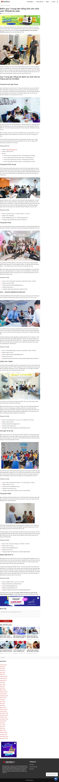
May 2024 (2, 666)
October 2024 (3, 664)
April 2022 (2, 688)
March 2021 (3, 707)
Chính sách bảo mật (33, 766)
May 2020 (2, 726)
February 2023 (3, 676)
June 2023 (2, 670)
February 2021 (3, 709)
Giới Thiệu (31, 764)
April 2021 (2, 705)
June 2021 (2, 701)
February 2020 (3, 732)
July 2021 (2, 699)
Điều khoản (32, 768)
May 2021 (2, 703)
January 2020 (3, 734)
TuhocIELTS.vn (16, 2)
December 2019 (4, 736)
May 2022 (2, 686)
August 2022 (3, 680)
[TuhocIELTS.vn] (6, 1)
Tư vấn (53, 1)
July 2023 (2, 668)
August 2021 (3, 697)
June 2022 (2, 684)
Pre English (30, 1)
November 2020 (4, 715)
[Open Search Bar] (57, 1)
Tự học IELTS (39, 1)
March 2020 (3, 730)
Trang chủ (2, 5)
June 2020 (2, 724)
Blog (47, 1)
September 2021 (4, 695)
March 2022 (3, 690)
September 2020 (4, 719)
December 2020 (4, 713)
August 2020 (3, 721)
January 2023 (3, 678)
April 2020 (2, 728)
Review (8, 5)
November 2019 (4, 738)
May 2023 (2, 672)
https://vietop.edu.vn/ (12, 149)
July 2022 (2, 682)
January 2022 (3, 693)
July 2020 (2, 722)
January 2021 (3, 711)
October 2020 (3, 717)
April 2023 (2, 674)
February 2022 (3, 692)
